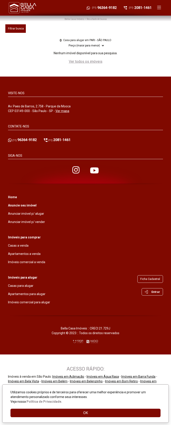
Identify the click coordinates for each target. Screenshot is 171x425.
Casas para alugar (20, 286)
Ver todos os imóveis (85, 61)
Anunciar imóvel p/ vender (26, 222)
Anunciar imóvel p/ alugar (26, 213)
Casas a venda (18, 245)
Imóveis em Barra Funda (138, 376)
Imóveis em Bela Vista (23, 381)
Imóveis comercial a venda (26, 262)
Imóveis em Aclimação (68, 376)
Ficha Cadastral (150, 279)
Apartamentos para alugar (26, 294)
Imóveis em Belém (54, 381)
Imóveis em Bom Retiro (121, 381)
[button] (152, 292)
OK (85, 413)
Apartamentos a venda (24, 254)
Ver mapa (62, 111)
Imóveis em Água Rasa (103, 376)
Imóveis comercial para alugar (29, 302)
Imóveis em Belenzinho (86, 381)
